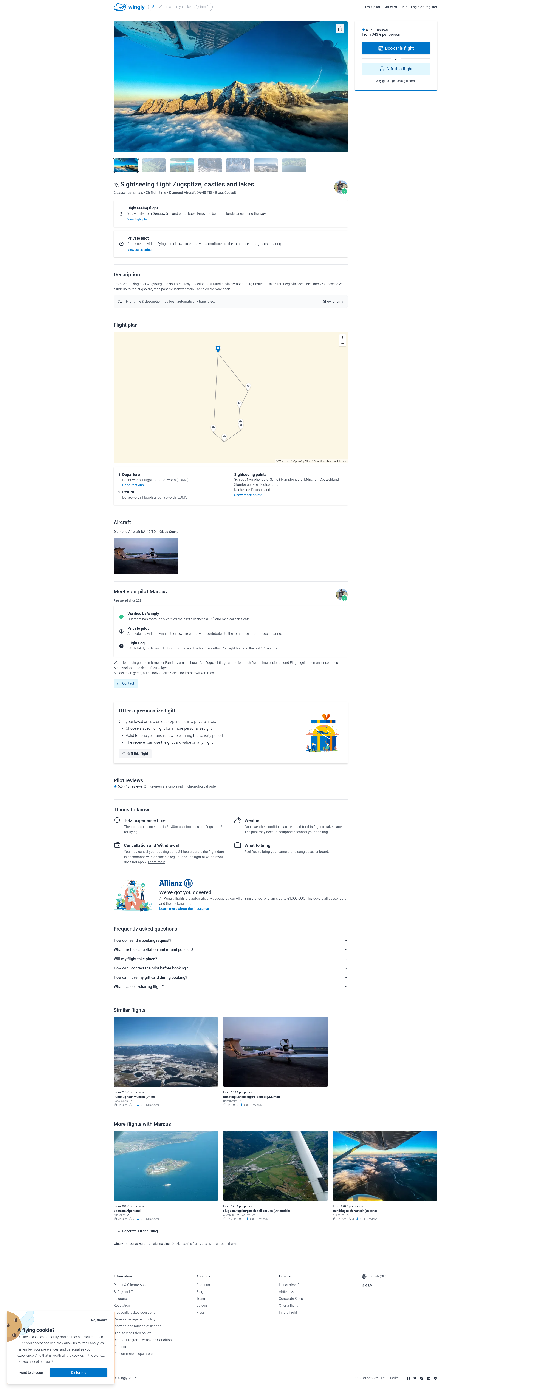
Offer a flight (288, 1305)
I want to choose (30, 1373)
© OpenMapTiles (301, 461)
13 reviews (380, 30)
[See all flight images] (231, 86)
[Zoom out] (342, 343)
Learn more (156, 862)
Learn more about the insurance (184, 909)
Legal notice (390, 1378)
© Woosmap (283, 461)
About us (203, 1285)
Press (200, 1312)
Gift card (390, 7)
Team (200, 1299)
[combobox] (180, 7)
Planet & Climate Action (131, 1285)
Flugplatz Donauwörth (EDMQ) (165, 480)
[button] (218, 349)
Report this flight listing (140, 1231)
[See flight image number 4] (210, 165)
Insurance (121, 1299)
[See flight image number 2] (154, 165)
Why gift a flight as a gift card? (396, 81)
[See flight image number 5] (238, 165)
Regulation (122, 1305)
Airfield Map (288, 1292)
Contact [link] (128, 683)
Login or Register (424, 7)
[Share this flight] (340, 28)
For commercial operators (133, 1354)
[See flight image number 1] (126, 165)
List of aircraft (289, 1285)
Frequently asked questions (134, 1312)
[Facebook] (408, 1378)
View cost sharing (139, 249)
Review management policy (134, 1319)
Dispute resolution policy (132, 1333)
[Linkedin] (428, 1378)
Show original (333, 301)
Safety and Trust (126, 1292)
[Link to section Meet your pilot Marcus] (341, 193)
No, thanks (99, 1320)
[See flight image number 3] (182, 165)
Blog (199, 1292)
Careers (202, 1305)
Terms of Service (365, 1378)
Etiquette (120, 1347)
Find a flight (288, 1312)
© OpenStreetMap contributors (329, 461)
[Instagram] (422, 1378)
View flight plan (138, 219)
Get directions (133, 485)
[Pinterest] (435, 1378)
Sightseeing (161, 1243)
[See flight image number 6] (266, 165)
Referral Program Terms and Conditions (143, 1340)
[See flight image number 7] (294, 165)
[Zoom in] (342, 337)
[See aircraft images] (146, 556)
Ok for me (78, 1373)
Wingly (118, 1243)
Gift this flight (137, 754)
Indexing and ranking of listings (137, 1326)
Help (403, 7)
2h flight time (156, 193)
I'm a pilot (372, 7)
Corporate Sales (291, 1299)
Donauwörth (138, 1243)
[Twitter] (415, 1378)
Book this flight (399, 48)
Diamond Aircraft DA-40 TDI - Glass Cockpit (202, 193)
